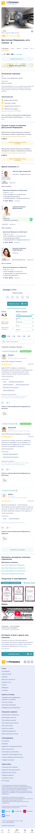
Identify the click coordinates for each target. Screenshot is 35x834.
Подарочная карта (8, 760)
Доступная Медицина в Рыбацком (12, 565)
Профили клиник (7, 778)
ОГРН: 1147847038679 (8, 822)
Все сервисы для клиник (10, 723)
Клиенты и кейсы (7, 728)
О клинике (5, 741)
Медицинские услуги (9, 772)
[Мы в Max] (32, 662)
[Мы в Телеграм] (25, 662)
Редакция (5, 687)
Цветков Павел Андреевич (22, 171)
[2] (3, 318)
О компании (6, 671)
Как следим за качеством (10, 752)
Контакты (5, 690)
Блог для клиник (7, 725)
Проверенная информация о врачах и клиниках (11, 698)
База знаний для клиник (10, 734)
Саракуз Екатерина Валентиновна (19, 207)
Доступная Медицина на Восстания (13, 571)
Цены (13, 48)
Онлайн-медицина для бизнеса (12, 757)
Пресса (4, 685)
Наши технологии (8, 749)
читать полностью (7, 376)
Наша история (6, 674)
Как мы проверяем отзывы (16, 308)
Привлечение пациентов (10, 715)
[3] (5, 318)
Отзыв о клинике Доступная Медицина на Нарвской (15, 532)
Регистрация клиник (9, 717)
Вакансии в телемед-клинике (12, 746)
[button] (17, 59)
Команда (5, 743)
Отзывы (25, 48)
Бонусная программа (9, 705)
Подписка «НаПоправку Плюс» (12, 754)
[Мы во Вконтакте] (28, 662)
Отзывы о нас (6, 682)
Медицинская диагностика (11, 770)
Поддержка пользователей (11, 707)
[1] (2, 318)
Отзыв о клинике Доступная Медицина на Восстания (15, 474)
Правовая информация (8, 825)
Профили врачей (7, 775)
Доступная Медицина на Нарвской (13, 568)
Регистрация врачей (9, 720)
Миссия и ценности (8, 679)
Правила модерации (9, 731)
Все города (5, 780)
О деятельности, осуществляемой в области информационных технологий (14, 807)
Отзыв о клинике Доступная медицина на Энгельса (15, 407)
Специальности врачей (10, 767)
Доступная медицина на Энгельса (12, 573)
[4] (6, 318)
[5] (8, 318)
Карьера (4, 677)
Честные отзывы (7, 702)
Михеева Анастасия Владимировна (19, 249)
